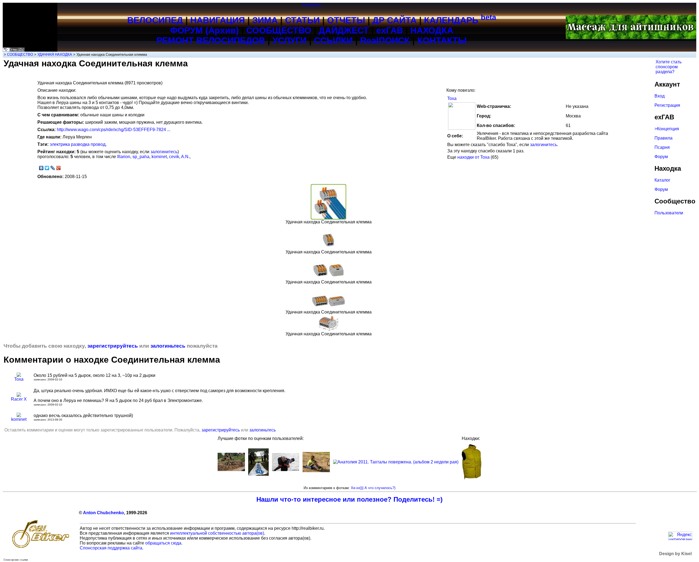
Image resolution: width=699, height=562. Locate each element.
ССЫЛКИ (333, 40)
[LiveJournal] (53, 167)
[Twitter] (47, 167)
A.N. (185, 156)
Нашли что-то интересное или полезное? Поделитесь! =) (349, 499)
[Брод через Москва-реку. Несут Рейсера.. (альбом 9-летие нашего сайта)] (285, 469)
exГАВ (389, 30)
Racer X (19, 399)
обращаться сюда (163, 543)
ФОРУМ (186, 30)
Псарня (662, 147)
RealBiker (311, 5)
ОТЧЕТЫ (346, 20)
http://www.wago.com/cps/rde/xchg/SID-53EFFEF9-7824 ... (113, 129)
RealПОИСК (385, 40)
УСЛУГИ (290, 40)
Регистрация (667, 105)
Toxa (452, 98)
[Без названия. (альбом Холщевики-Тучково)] (316, 470)
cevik (174, 156)
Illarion (123, 156)
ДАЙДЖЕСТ (344, 30)
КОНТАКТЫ (442, 40)
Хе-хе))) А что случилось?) (373, 488)
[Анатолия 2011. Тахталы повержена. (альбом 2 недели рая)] (395, 462)
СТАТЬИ (302, 20)
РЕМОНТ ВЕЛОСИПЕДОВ (210, 40)
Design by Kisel (675, 553)
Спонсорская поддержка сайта (111, 548)
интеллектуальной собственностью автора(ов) (217, 533)
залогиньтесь (167, 346)
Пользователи (668, 213)
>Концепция (666, 128)
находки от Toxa (473, 157)
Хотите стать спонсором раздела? (669, 67)
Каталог (662, 180)
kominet (159, 156)
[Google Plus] (58, 167)
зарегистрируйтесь (112, 346)
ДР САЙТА (394, 20)
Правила (663, 138)
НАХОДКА (431, 30)
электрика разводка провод (77, 144)
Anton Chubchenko (103, 512)
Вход (659, 96)
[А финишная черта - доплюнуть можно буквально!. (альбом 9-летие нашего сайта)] (258, 474)
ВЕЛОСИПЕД (155, 20)
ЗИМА (265, 20)
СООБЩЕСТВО (278, 30)
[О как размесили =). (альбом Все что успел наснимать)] (231, 469)
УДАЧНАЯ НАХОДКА (54, 54)
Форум (661, 156)
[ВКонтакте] (41, 167)
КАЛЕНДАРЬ (460, 20)
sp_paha (140, 156)
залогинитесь (543, 144)
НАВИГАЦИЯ (217, 20)
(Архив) (222, 30)
